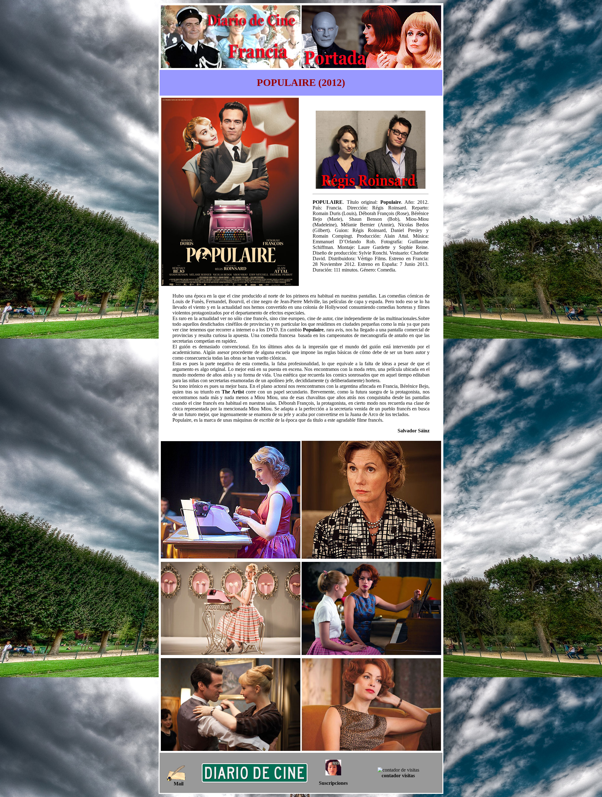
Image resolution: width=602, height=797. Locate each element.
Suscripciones (333, 783)
